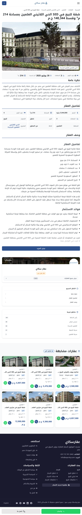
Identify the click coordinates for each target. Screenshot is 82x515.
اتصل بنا (32, 493)
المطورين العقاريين (28, 446)
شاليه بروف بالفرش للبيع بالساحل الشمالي (62, 372)
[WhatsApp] (58, 386)
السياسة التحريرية (29, 474)
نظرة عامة (74, 294)
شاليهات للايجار (50, 480)
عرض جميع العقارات (55, 278)
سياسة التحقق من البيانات (26, 470)
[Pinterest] (20, 503)
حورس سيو (68, 502)
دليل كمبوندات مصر (28, 450)
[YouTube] (24, 503)
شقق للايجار (51, 473)
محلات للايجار (51, 476)
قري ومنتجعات (30, 459)
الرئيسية (77, 10)
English (6, 503)
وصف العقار (73, 302)
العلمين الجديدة (41, 326)
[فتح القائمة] (78, 3)
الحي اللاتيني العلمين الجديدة (51, 10)
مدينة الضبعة (41, 330)
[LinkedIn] (28, 503)
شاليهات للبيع (71, 480)
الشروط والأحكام (29, 483)
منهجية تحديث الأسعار (59, 485)
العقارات (70, 10)
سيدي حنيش (41, 321)
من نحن (32, 488)
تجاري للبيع (72, 476)
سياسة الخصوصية (29, 479)
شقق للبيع (72, 473)
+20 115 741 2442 (66, 454)
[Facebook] (31, 503)
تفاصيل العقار (73, 298)
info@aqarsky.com (68, 457)
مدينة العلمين (41, 334)
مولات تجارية (30, 455)
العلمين (64, 10)
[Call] (63, 386)
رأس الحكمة (41, 317)
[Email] (17, 503)
